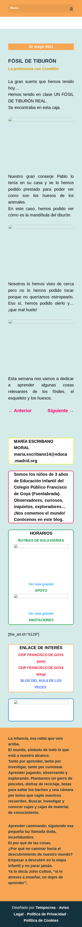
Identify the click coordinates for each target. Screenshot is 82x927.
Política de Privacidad (46, 914)
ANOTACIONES (41, 620)
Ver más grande (41, 584)
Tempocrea (46, 907)
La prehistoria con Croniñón (33, 69)
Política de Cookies (41, 920)
